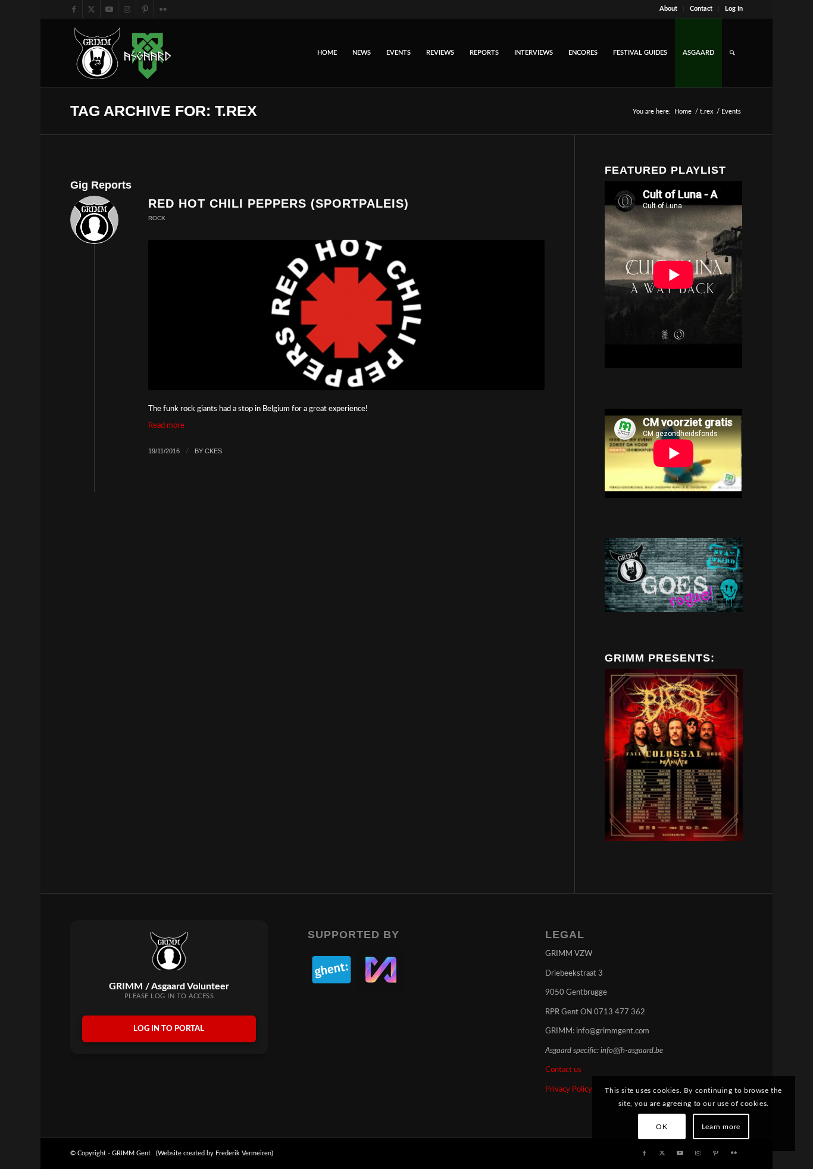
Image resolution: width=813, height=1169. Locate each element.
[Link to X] (91, 9)
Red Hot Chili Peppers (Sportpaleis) (278, 203)
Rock (156, 218)
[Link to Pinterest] (145, 9)
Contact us (563, 1070)
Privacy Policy (568, 1089)
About (668, 8)
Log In (734, 8)
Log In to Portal (168, 1029)
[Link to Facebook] (73, 9)
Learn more (721, 1126)
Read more (166, 426)
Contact (701, 8)
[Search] (732, 52)
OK (661, 1126)
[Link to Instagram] (127, 9)
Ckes (213, 451)
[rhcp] (346, 315)
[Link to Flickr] (163, 9)
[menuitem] (668, 9)
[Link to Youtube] (109, 9)
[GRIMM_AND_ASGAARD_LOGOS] (122, 52)
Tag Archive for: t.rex (163, 110)
